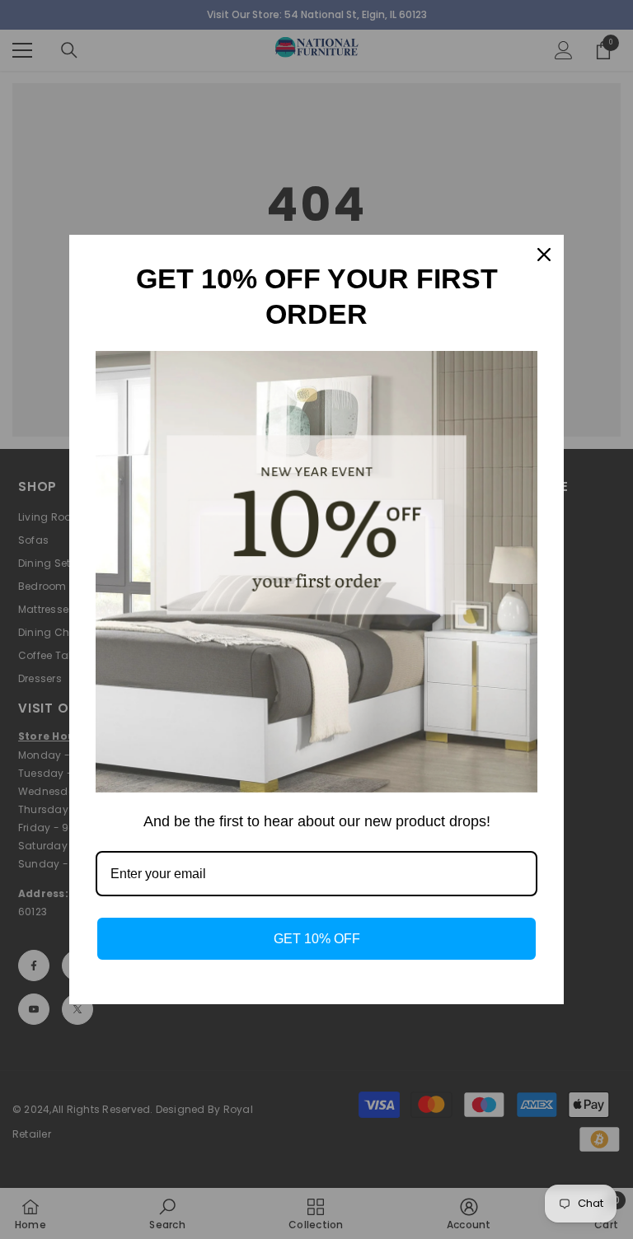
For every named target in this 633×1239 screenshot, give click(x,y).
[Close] (544, 254)
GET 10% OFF (317, 939)
